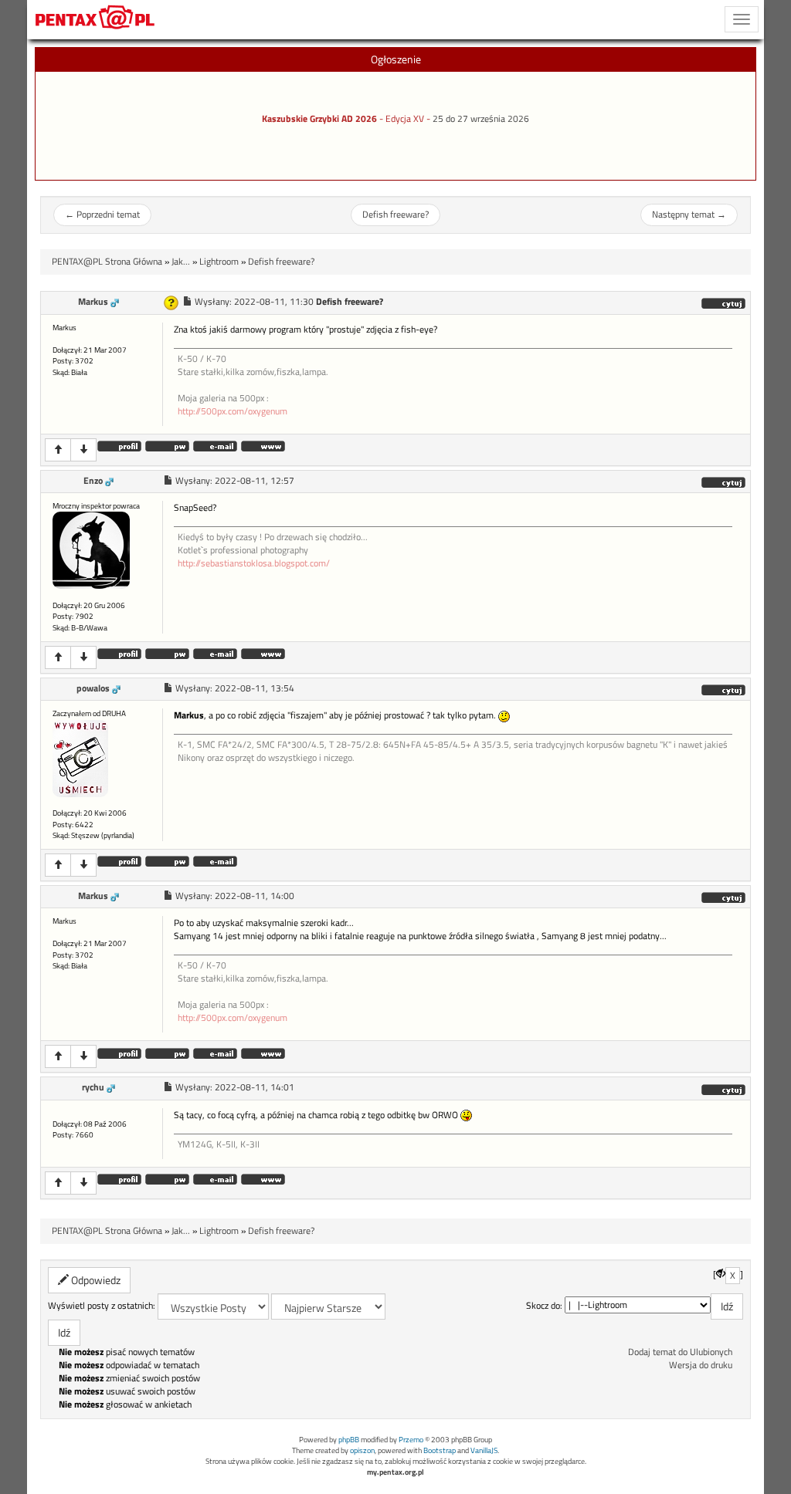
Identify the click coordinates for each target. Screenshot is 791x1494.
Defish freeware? (395, 214)
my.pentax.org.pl (395, 1472)
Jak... (180, 262)
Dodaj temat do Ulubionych (680, 1352)
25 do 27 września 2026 (481, 119)
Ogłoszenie (396, 59)
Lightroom (219, 262)
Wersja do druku (700, 1365)
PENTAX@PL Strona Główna (107, 262)
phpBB (348, 1439)
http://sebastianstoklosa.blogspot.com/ (254, 563)
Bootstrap (439, 1450)
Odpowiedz (95, 1280)
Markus (93, 302)
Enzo (93, 481)
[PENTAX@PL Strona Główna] (95, 19)
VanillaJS (483, 1450)
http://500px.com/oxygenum (232, 411)
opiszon (362, 1450)
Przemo (411, 1439)
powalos (93, 688)
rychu (93, 1087)
